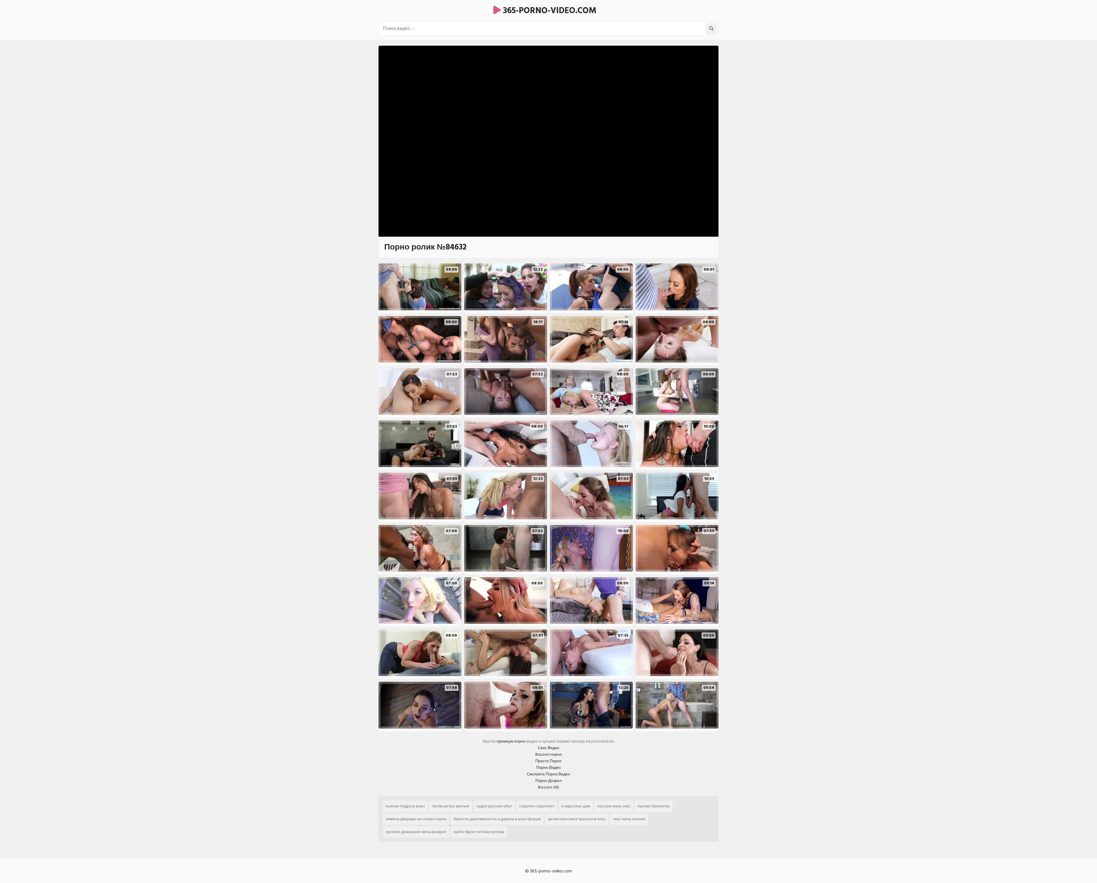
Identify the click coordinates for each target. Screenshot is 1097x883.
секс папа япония (629, 819)
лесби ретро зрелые (450, 806)
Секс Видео (548, 748)
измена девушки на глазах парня (416, 819)
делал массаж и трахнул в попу (577, 819)
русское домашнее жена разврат (416, 831)
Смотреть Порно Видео (548, 774)
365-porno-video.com (548, 10)
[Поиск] (711, 28)
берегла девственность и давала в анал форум (497, 819)
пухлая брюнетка (654, 806)
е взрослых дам (575, 806)
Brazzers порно (548, 754)
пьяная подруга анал (405, 806)
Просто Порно (548, 761)
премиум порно (511, 741)
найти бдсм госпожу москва (479, 831)
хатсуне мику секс (613, 806)
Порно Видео (548, 767)
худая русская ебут (494, 806)
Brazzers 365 (548, 787)
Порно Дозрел (548, 780)
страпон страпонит (536, 806)
